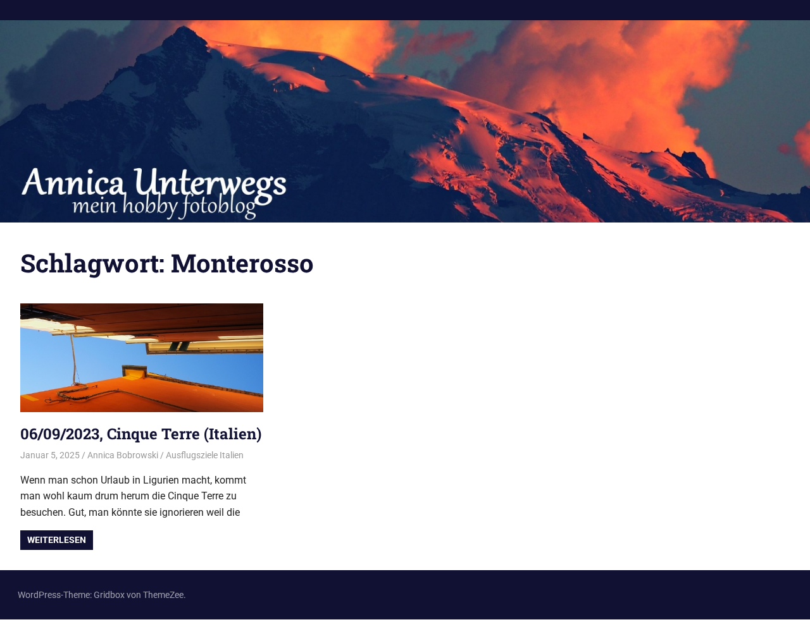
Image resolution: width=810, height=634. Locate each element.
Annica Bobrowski (122, 455)
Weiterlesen (56, 540)
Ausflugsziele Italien (205, 455)
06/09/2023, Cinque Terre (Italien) (140, 434)
